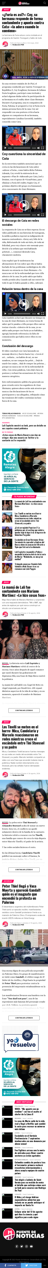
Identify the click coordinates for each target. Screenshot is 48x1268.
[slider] (22, 148)
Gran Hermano (9, 416)
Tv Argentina (9, 418)
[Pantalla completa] (42, 148)
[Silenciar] (38, 148)
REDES (5, 822)
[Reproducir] (5, 148)
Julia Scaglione (25, 416)
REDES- (5, 663)
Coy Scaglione (29, 413)
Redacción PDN (18, 45)
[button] (24, 138)
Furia (40, 413)
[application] (24, 138)
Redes (37, 416)
